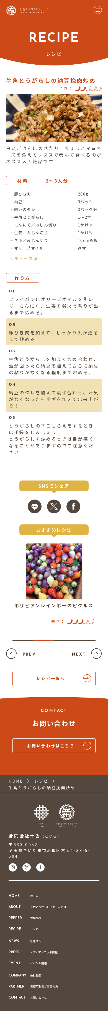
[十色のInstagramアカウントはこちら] (13, 867)
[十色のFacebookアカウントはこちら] (40, 867)
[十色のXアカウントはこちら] (26, 867)
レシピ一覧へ (51, 678)
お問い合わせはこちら (51, 745)
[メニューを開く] (98, 10)
